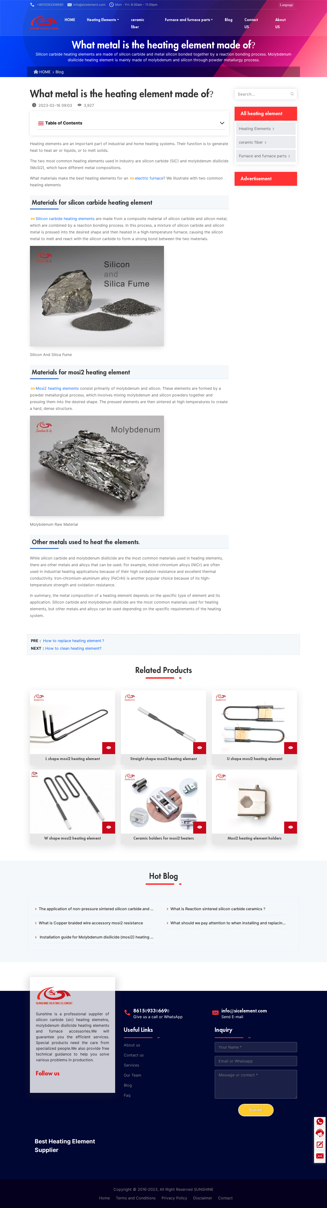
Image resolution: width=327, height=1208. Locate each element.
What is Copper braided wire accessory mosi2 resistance (91, 922)
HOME (45, 71)
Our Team (132, 1075)
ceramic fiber (251, 142)
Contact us (134, 1055)
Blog (60, 71)
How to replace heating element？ (74, 640)
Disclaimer (202, 1198)
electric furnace (149, 178)
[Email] (320, 1157)
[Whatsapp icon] (320, 1123)
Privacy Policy (174, 1198)
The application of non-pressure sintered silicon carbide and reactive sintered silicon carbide (96, 908)
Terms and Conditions (136, 1198)
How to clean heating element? (73, 648)
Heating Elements (255, 128)
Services (131, 1065)
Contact (225, 1198)
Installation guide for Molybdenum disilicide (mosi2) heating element (96, 937)
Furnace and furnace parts (263, 155)
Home (104, 1198)
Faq (127, 1095)
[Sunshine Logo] (44, 22)
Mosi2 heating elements (57, 388)
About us (132, 1045)
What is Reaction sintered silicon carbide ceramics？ (218, 908)
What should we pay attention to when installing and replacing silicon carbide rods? (228, 922)
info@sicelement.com (89, 4)
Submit (255, 1110)
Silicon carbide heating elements (65, 218)
